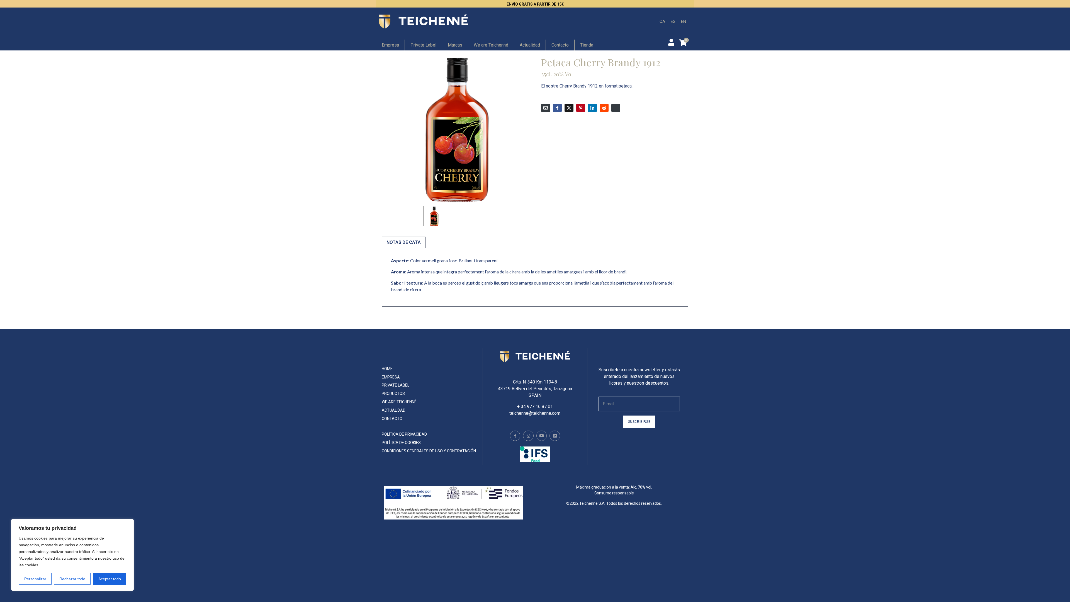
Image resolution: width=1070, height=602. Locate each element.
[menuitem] (662, 21)
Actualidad (530, 45)
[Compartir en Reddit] (604, 108)
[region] (72, 555)
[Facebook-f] (515, 436)
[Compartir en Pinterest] (580, 108)
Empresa (390, 45)
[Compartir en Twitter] (569, 108)
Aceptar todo (109, 579)
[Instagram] (528, 436)
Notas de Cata (403, 242)
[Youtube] (541, 436)
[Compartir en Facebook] (557, 108)
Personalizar (35, 579)
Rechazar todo (72, 579)
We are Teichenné (491, 45)
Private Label (423, 45)
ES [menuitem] (673, 21)
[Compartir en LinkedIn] (592, 108)
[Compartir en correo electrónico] (545, 108)
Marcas (455, 45)
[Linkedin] (554, 436)
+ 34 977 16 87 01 (535, 406)
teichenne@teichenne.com (534, 413)
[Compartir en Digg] (615, 108)
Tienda (586, 45)
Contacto (560, 45)
